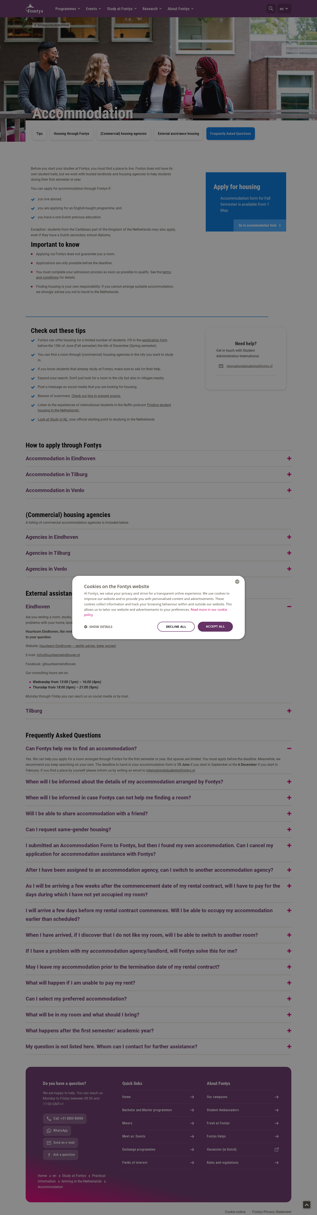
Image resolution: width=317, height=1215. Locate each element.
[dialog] (158, 607)
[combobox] (237, 582)
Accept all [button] (215, 626)
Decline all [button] (176, 627)
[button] (98, 626)
